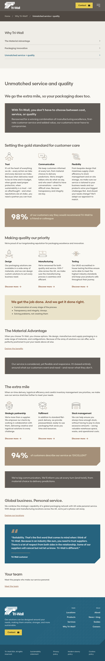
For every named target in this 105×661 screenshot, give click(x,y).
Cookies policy (92, 652)
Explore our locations (14, 515)
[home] (12, 5)
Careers (96, 627)
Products (71, 617)
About (97, 612)
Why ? (21, 16)
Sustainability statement (35, 652)
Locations (70, 612)
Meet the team (12, 586)
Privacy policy (56, 652)
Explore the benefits (14, 348)
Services (71, 622)
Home (7, 16)
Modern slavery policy (74, 652)
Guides (97, 622)
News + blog (94, 617)
